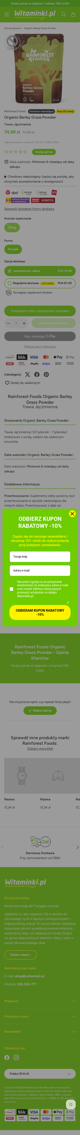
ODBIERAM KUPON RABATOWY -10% (40, 612)
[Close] (72, 514)
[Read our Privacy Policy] (68, 602)
